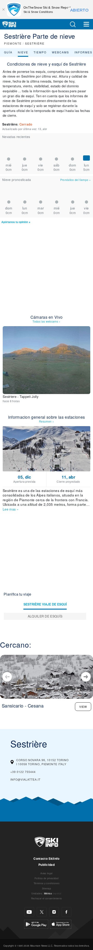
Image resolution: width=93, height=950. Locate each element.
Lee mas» (11, 509)
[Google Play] (36, 923)
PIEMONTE (13, 43)
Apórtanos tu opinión (14, 222)
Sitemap (46, 888)
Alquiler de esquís (45, 616)
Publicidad (46, 864)
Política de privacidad (46, 878)
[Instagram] (54, 912)
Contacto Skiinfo (46, 858)
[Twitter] (41, 912)
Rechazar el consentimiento (46, 898)
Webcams (60, 52)
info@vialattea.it (25, 779)
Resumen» (46, 421)
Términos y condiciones (46, 883)
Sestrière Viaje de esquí (45, 604)
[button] (72, 24)
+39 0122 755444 (23, 772)
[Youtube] (29, 912)
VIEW (83, 706)
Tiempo (40, 52)
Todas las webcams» (46, 321)
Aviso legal (46, 873)
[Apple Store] (60, 923)
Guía (8, 52)
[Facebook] (66, 912)
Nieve (23, 52)
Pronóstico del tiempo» (75, 180)
